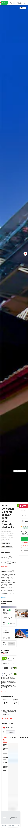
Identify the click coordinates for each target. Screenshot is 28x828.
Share (24, 8)
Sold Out (11, 643)
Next (25, 254)
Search (4, 2)
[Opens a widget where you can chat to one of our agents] (11, 819)
